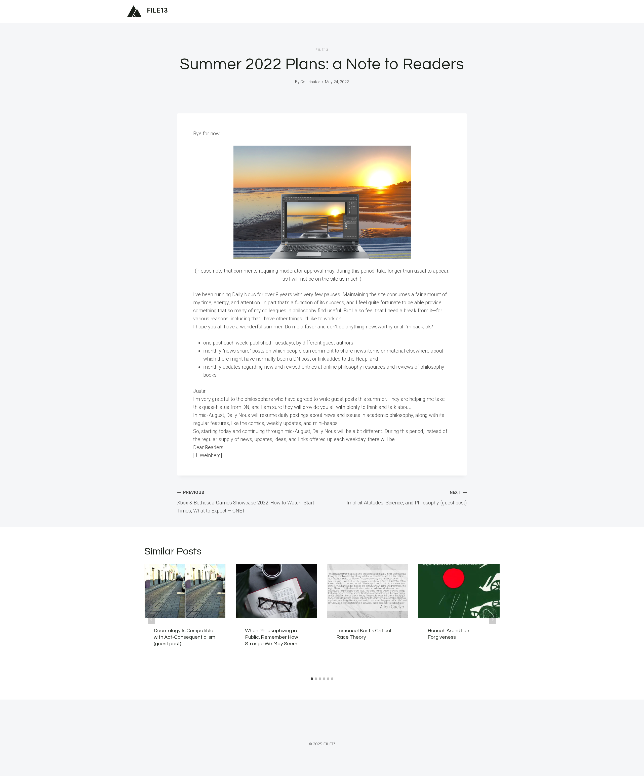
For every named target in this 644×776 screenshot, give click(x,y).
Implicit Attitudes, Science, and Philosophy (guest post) (407, 498)
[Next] (492, 619)
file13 (322, 50)
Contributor (310, 81)
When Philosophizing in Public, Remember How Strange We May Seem (271, 637)
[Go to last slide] (151, 619)
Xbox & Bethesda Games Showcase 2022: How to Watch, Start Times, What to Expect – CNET (245, 502)
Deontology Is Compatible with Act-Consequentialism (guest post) (184, 637)
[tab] (312, 678)
